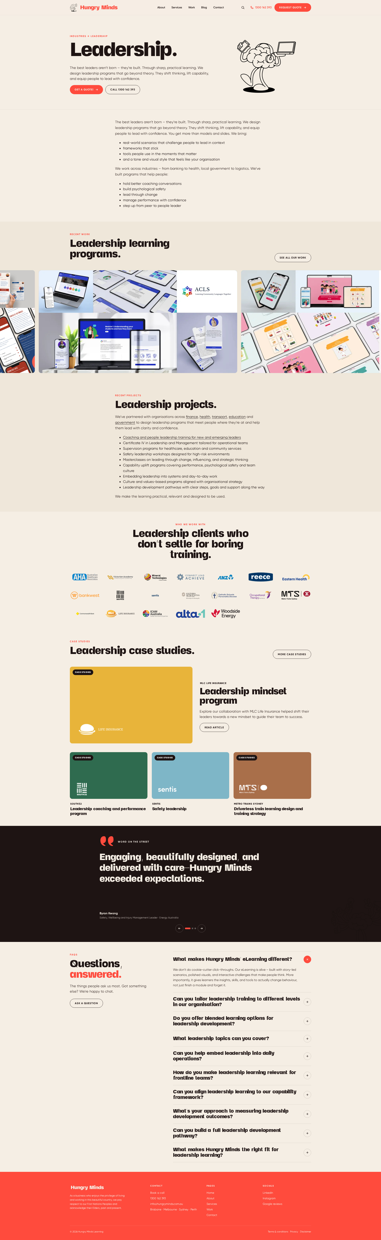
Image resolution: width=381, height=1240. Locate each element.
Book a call (157, 1192)
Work (191, 7)
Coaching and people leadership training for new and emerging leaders (182, 437)
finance (192, 417)
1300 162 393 (263, 7)
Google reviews (272, 1203)
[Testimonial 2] (192, 928)
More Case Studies (292, 654)
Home (210, 1192)
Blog (204, 7)
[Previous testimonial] (179, 928)
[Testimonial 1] (187, 928)
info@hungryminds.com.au (166, 1203)
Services (176, 7)
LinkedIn (268, 1192)
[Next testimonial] (202, 928)
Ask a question (86, 1003)
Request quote (290, 7)
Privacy (294, 1231)
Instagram (269, 1198)
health (205, 417)
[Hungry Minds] (94, 8)
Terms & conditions (278, 1231)
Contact (218, 7)
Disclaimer (305, 1231)
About (161, 7)
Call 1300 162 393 (122, 89)
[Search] (243, 7)
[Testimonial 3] (195, 928)
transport (219, 417)
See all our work (293, 257)
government (125, 422)
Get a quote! (84, 89)
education (237, 417)
